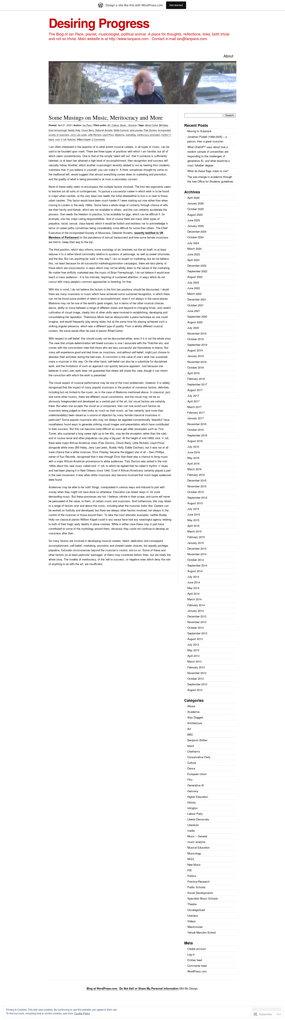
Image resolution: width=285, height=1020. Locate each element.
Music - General (128, 125)
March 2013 (194, 661)
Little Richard (94, 134)
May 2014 (193, 588)
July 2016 (193, 447)
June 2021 (193, 311)
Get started (176, 5)
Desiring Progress (99, 23)
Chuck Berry (87, 130)
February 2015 (196, 537)
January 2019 (195, 356)
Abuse (191, 706)
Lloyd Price (108, 134)
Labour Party (195, 814)
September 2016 (197, 435)
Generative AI (195, 785)
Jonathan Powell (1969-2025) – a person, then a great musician (207, 139)
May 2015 (193, 520)
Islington (192, 808)
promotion (155, 134)
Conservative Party (199, 757)
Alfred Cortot (151, 125)
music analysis (196, 842)
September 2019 (197, 345)
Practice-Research (198, 881)
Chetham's (193, 751)
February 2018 (196, 379)
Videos (191, 921)
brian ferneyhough (58, 130)
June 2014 (193, 582)
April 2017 (193, 401)
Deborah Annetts (103, 130)
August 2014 (195, 571)
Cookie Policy (82, 1013)
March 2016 (194, 469)
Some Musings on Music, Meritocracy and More (106, 117)
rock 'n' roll (60, 139)
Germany (192, 791)
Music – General (197, 836)
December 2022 (196, 265)
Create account (196, 949)
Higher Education (197, 797)
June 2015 (193, 514)
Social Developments (200, 893)
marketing (131, 134)
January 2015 (195, 543)
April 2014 (193, 594)
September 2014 (197, 565)
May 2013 (193, 650)
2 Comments (98, 139)
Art (108, 125)
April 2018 (193, 373)
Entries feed (194, 960)
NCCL (190, 859)
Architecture (194, 723)
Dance (191, 768)
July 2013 (193, 644)
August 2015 (195, 503)
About (228, 55)
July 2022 (193, 282)
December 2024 (196, 231)
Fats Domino (150, 130)
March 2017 (194, 407)
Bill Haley (163, 125)
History (191, 802)
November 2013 (196, 622)
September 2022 (197, 271)
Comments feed (197, 966)
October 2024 (195, 237)
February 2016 (196, 475)
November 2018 (196, 362)
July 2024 (193, 243)
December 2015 (196, 480)
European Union (197, 774)
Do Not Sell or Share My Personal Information (149, 988)
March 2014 (194, 599)
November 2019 (196, 333)
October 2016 (195, 430)
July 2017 (193, 396)
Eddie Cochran (121, 130)
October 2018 (195, 367)
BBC (190, 734)
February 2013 (196, 667)
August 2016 (195, 441)
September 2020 (197, 316)
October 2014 (195, 560)
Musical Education (198, 847)
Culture (115, 125)
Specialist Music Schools (202, 898)
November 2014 (196, 554)
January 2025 (195, 226)
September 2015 (197, 497)
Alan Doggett (195, 717)
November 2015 (196, 486)
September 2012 (197, 684)
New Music (194, 865)
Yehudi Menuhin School (201, 932)
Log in (191, 954)
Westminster (195, 927)
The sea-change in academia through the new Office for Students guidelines (210, 179)
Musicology (194, 853)
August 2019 (195, 350)
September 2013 (197, 633)
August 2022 (195, 277)
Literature (193, 825)
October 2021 (195, 305)
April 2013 (193, 656)
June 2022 (193, 288)
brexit (190, 746)
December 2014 (196, 548)
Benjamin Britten (197, 740)
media (191, 830)
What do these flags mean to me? (207, 171)
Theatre (192, 904)
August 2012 (195, 690)
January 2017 (195, 418)
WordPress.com (197, 971)
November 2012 (196, 673)
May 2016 (193, 458)
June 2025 (193, 220)
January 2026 (195, 203)
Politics (191, 876)
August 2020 (195, 322)
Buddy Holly (74, 130)
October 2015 (195, 492)
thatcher (71, 139)
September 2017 (197, 384)
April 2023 (193, 260)
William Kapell (83, 139)
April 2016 (193, 463)
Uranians (192, 915)
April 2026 (193, 198)
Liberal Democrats (198, 819)
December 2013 (196, 616)
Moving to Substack (199, 131)
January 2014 (195, 611)
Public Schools (196, 887)
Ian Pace (87, 125)
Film (190, 780)
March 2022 (194, 294)
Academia (193, 712)
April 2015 (193, 526)
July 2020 (193, 328)
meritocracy (143, 134)
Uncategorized (196, 910)
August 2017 (195, 390)
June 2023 (193, 254)
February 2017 (196, 412)
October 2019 (195, 339)
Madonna (119, 134)
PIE (189, 870)
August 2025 (195, 215)
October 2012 (195, 678)
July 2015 (193, 509)
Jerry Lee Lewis (79, 134)
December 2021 (196, 299)
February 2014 (196, 605)
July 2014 (193, 577)
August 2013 (195, 639)
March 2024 (194, 249)
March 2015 (194, 531)
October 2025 (195, 209)
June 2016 (193, 452)
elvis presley (136, 130)
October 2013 (195, 628)
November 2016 (196, 424)
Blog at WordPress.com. (102, 988)
